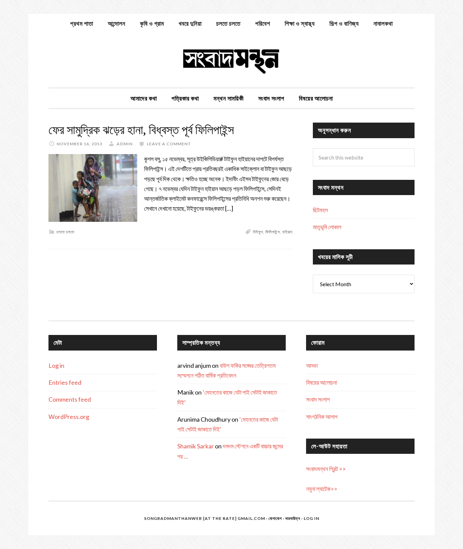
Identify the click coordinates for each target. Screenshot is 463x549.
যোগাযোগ (275, 518)
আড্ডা (312, 365)
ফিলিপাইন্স (272, 231)
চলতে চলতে (66, 231)
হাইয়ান (287, 231)
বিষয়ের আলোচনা (321, 382)
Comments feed (69, 399)
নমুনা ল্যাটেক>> (321, 488)
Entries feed (64, 382)
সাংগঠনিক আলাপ (322, 416)
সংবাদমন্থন (231, 60)
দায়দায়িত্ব (292, 518)
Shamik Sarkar (195, 446)
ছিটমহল (320, 210)
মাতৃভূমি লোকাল (327, 227)
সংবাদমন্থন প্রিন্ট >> (326, 468)
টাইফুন (258, 231)
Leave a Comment (169, 143)
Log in (56, 365)
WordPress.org (68, 416)
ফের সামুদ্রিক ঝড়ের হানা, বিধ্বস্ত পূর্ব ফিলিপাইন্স (141, 130)
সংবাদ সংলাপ (318, 399)
